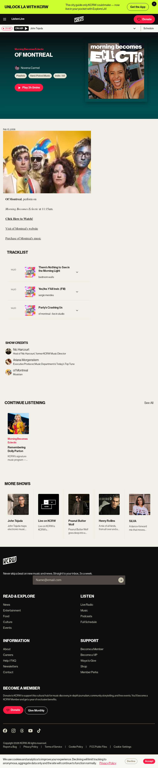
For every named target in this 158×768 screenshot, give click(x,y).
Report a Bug (10, 746)
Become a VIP (89, 654)
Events (7, 627)
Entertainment (12, 610)
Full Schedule (89, 622)
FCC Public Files (96, 746)
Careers (8, 654)
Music (84, 610)
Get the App (137, 7)
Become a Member (92, 649)
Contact (8, 672)
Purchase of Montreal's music (23, 238)
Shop (84, 666)
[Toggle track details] (77, 272)
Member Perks (89, 672)
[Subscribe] (121, 580)
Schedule (149, 28)
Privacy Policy (29, 746)
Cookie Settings (122, 746)
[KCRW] (9, 563)
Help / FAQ (9, 660)
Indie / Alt (60, 75)
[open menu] (6, 19)
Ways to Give (88, 660)
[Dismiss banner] (154, 4)
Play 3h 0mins (31, 87)
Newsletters (10, 666)
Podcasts (86, 616)
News (6, 604)
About (7, 649)
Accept (149, 761)
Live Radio (87, 604)
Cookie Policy (74, 746)
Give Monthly (36, 710)
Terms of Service (51, 746)
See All (148, 403)
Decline (131, 761)
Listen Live (18, 19)
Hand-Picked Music (40, 75)
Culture (7, 622)
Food (6, 616)
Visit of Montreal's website (21, 228)
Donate (147, 19)
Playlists (20, 75)
